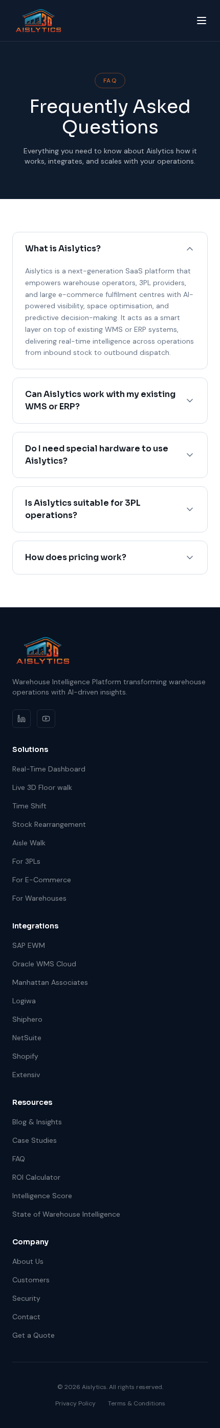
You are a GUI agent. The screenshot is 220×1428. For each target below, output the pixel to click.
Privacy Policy (75, 1403)
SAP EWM (28, 945)
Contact (26, 1316)
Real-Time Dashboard (48, 769)
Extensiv (26, 1074)
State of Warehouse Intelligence (66, 1214)
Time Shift (29, 805)
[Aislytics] (38, 20)
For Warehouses (39, 898)
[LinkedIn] (21, 718)
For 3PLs (26, 861)
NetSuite (26, 1037)
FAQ (18, 1158)
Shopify (25, 1056)
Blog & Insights (37, 1121)
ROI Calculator (36, 1177)
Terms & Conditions (136, 1403)
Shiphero (27, 1019)
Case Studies (34, 1140)
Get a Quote (33, 1335)
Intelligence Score (42, 1195)
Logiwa (24, 1000)
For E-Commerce (41, 879)
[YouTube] (46, 718)
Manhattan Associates (50, 982)
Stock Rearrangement (49, 824)
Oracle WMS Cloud (44, 963)
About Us (27, 1261)
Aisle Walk (29, 842)
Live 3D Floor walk (42, 787)
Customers (31, 1279)
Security (26, 1298)
